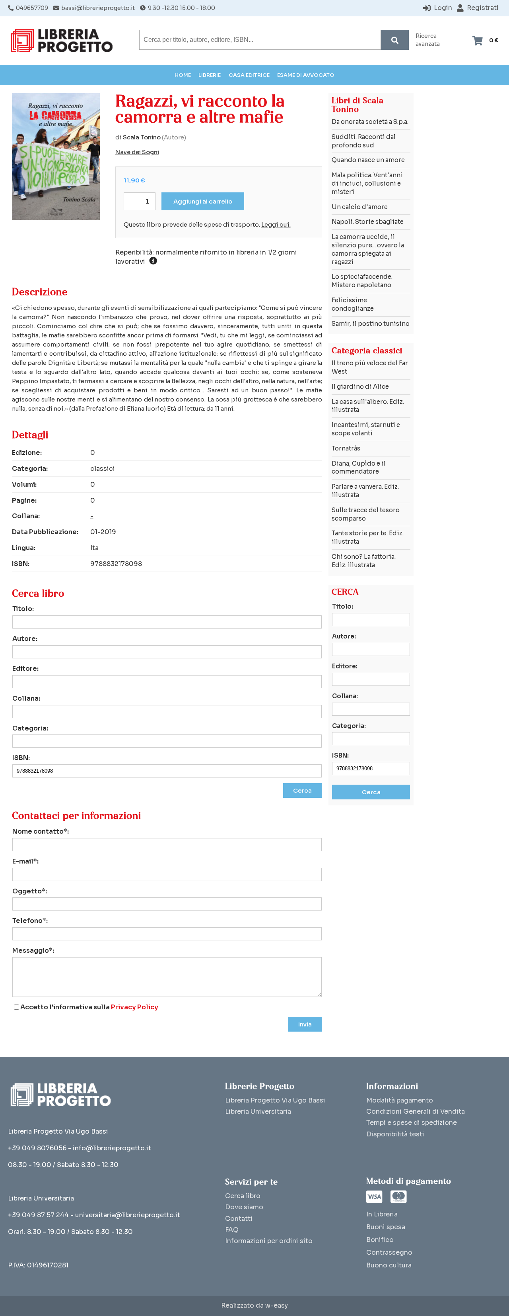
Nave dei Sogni (137, 152)
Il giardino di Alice (360, 386)
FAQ (232, 1230)
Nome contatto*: (40, 831)
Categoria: (30, 728)
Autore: (24, 638)
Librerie (209, 75)
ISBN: (21, 758)
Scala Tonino (142, 137)
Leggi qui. (276, 224)
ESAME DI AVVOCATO (305, 75)
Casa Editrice (249, 75)
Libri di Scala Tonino (358, 105)
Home (183, 75)
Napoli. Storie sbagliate (368, 221)
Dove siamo (244, 1207)
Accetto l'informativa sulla (89, 1007)
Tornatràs (346, 448)
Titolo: (23, 609)
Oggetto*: (29, 891)
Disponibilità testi (395, 1134)
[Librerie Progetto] (63, 40)
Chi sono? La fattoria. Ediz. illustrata (364, 561)
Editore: (25, 668)
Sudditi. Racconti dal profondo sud (364, 141)
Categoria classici (367, 350)
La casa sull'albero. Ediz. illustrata (368, 406)
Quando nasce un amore (368, 160)
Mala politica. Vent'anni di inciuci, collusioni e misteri (367, 183)
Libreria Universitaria (258, 1111)
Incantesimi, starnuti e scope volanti (366, 429)
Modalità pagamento (399, 1100)
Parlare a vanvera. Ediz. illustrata (365, 491)
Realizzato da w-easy (254, 1306)
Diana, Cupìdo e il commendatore (359, 468)
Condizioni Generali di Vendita (415, 1111)
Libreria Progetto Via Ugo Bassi (275, 1100)
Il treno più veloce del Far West (370, 367)
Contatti (239, 1218)
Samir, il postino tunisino (371, 323)
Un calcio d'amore (360, 207)
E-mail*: (25, 861)
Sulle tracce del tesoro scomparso (366, 514)
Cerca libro (242, 1196)
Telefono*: (30, 920)
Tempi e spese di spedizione (411, 1122)
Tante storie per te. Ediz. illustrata (368, 537)
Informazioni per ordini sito (269, 1241)
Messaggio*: (33, 950)
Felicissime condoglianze (353, 304)
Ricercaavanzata (428, 40)
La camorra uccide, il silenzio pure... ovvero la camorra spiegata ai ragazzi (368, 249)
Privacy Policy (134, 1007)
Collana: (26, 698)
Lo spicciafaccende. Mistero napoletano (362, 281)
